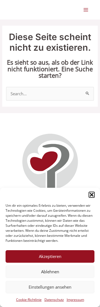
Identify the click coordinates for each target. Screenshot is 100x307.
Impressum (75, 299)
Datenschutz (54, 299)
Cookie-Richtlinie (29, 299)
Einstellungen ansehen (50, 287)
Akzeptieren (50, 256)
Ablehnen (50, 271)
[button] (91, 195)
